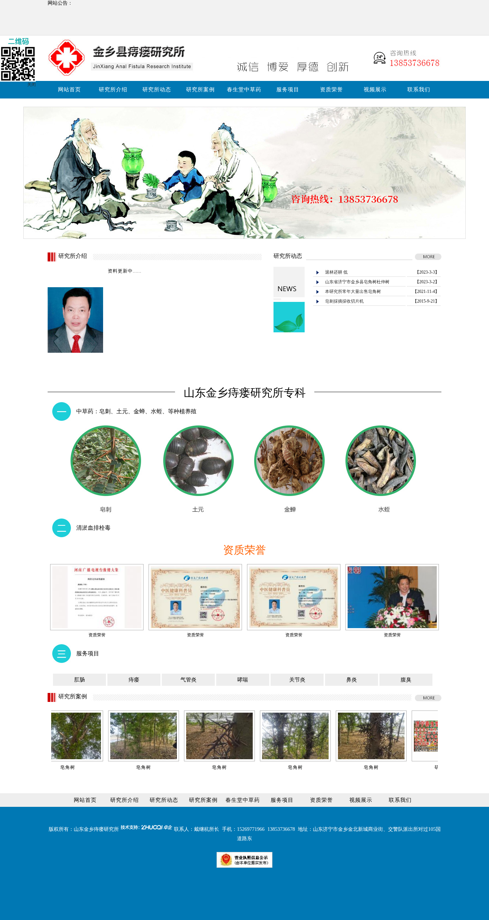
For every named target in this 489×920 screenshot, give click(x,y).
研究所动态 (156, 89)
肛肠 (79, 680)
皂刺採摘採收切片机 (344, 301)
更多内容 (118, 368)
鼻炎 (351, 680)
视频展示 (375, 89)
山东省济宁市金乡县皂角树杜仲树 (357, 281)
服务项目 (287, 89)
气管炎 (188, 680)
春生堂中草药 (244, 89)
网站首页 (69, 89)
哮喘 (242, 680)
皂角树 (111, 767)
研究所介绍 (113, 89)
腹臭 (406, 680)
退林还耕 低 (336, 272)
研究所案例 (200, 89)
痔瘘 (134, 680)
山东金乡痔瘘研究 (94, 829)
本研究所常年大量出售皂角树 (353, 291)
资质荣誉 (331, 89)
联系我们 (418, 89)
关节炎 (297, 680)
